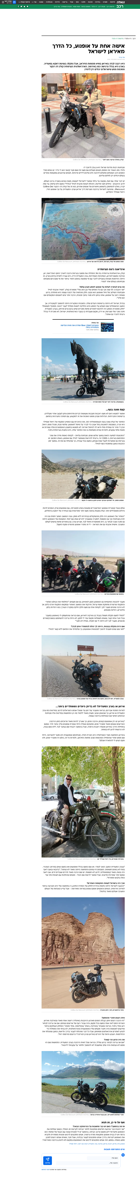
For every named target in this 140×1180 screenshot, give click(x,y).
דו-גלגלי (94, 6)
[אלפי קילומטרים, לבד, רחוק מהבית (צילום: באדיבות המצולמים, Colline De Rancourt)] (83, 954)
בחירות (97, 2)
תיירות (57, 2)
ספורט (105, 2)
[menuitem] (111, 2)
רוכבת (110, 1144)
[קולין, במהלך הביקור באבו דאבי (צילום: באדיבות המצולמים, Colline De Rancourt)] (83, 117)
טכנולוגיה (49, 2)
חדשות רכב (110, 6)
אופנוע (122, 1144)
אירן (118, 1144)
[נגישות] (3, 2)
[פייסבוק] (18, 6)
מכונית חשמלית (66, 6)
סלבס (83, 2)
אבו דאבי (81, 1144)
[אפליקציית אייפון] (24, 6)
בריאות (64, 2)
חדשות (112, 2)
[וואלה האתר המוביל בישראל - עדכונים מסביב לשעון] (121, 2)
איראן (114, 1144)
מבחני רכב (101, 6)
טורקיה (100, 1144)
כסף (77, 2)
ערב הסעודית (92, 1144)
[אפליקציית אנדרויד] (27, 6)
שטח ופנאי (76, 6)
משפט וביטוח (85, 6)
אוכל (71, 2)
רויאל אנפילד (73, 1144)
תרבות (90, 2)
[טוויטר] (21, 6)
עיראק (105, 1144)
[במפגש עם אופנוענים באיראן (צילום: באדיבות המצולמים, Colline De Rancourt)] (83, 563)
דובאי (86, 1144)
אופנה (41, 2)
